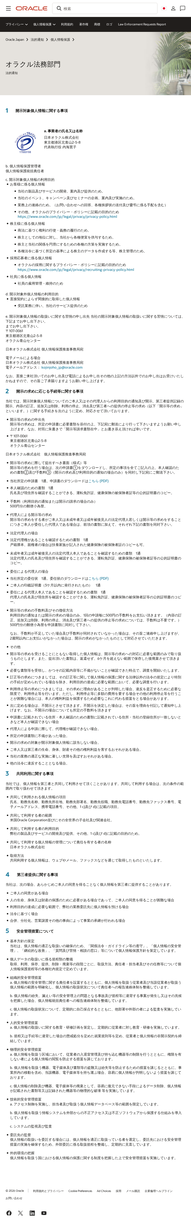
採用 (118, 1191)
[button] (8, 8)
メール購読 (133, 1191)
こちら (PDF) (98, 480)
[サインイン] (173, 8)
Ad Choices (104, 1191)
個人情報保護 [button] (42, 24)
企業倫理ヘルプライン (159, 1191)
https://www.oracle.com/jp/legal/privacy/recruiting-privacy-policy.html (76, 269)
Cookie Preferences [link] (80, 1191)
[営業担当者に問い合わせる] (182, 8)
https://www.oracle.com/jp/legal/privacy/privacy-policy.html (67, 216)
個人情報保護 (60, 39)
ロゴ (109, 24)
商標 (97, 24)
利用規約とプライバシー (48, 1191)
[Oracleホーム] (31, 8)
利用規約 (67, 24)
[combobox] (104, 8)
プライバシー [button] (15, 24)
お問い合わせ (14, 1198)
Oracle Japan (15, 39)
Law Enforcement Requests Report (142, 24)
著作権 (83, 24)
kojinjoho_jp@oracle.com (62, 367)
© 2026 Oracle (15, 1190)
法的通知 (37, 39)
